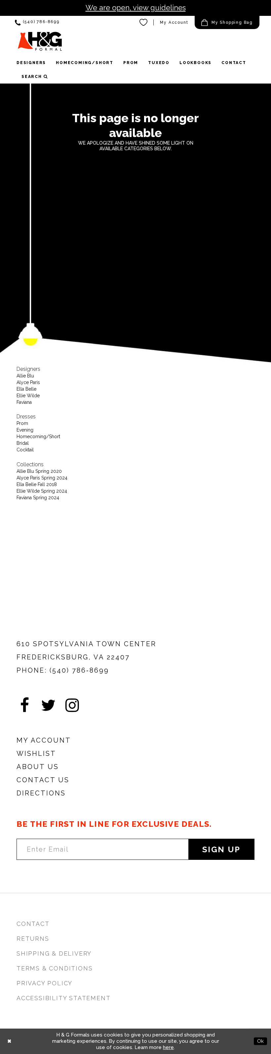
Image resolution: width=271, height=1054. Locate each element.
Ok (260, 1041)
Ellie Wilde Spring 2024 (42, 491)
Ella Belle (26, 389)
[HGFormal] (40, 41)
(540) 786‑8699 (79, 670)
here (168, 1047)
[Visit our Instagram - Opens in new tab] (72, 705)
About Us (38, 767)
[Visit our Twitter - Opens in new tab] (48, 705)
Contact (33, 923)
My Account (174, 22)
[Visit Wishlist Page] (144, 22)
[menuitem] (37, 22)
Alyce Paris (28, 382)
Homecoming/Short (38, 436)
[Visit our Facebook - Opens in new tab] (24, 705)
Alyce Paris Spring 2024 (42, 477)
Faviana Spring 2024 (38, 497)
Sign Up (221, 849)
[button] (227, 22)
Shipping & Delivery (54, 953)
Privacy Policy (44, 983)
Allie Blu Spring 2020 (39, 471)
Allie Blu (25, 375)
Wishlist (36, 753)
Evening (25, 430)
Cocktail (25, 449)
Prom (22, 423)
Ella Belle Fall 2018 (37, 484)
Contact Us (43, 780)
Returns (33, 938)
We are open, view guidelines (136, 7)
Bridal (23, 443)
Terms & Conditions (55, 968)
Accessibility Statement (63, 998)
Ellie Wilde (28, 395)
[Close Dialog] (9, 1041)
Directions (41, 793)
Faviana (24, 402)
